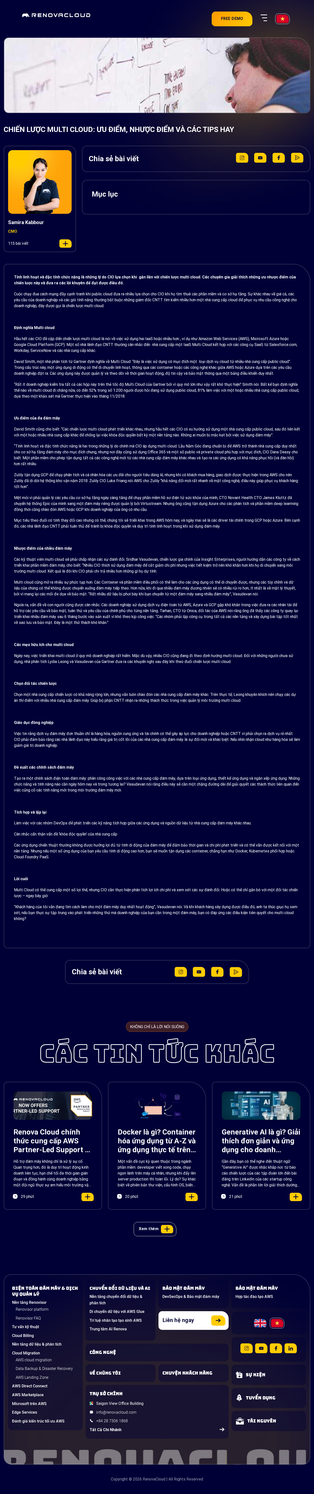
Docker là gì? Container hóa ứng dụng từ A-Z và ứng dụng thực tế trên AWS (157, 1141)
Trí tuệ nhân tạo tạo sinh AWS (116, 1320)
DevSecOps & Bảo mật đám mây (190, 1296)
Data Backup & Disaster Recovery (44, 1368)
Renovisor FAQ (28, 1318)
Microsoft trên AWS (29, 1403)
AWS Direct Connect (29, 1386)
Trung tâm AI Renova (108, 1329)
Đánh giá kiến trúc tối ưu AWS (38, 1421)
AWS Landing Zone (32, 1377)
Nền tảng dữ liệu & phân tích (37, 1344)
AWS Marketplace (28, 1395)
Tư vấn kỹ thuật (25, 1326)
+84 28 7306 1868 (112, 1421)
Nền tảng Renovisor (29, 1302)
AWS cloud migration (34, 1360)
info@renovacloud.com (116, 1412)
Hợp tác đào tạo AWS (254, 1296)
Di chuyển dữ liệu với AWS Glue (117, 1311)
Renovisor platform (32, 1309)
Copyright (119, 1479)
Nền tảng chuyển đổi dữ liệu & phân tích (116, 1299)
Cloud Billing (23, 1335)
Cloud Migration (26, 1353)
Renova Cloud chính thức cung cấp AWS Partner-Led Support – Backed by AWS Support (51, 1141)
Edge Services (24, 1412)
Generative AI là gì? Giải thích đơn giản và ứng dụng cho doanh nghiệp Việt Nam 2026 (261, 1141)
